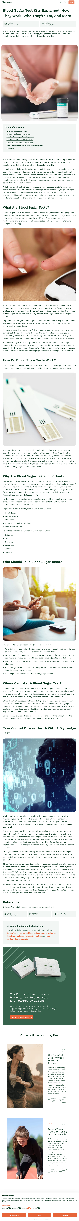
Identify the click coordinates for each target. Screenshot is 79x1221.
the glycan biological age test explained (24, 936)
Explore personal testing (20, 1017)
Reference (10, 148)
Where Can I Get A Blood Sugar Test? (20, 143)
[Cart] (65, 2)
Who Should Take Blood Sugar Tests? (20, 140)
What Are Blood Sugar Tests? (17, 131)
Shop (71, 2)
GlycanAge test (63, 890)
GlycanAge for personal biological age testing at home (31, 933)
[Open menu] (77, 2)
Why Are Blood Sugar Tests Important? (20, 137)
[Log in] (61, 2)
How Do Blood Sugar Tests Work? (19, 134)
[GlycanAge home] (7, 2)
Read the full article (10, 1041)
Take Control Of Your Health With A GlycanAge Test (25, 146)
